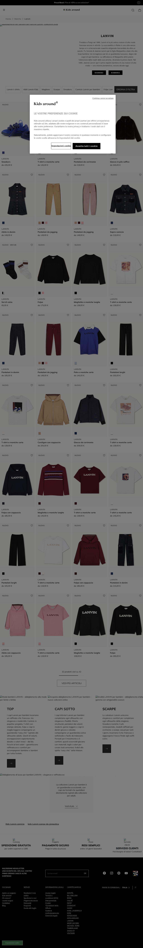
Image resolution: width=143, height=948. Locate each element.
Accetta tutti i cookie (86, 146)
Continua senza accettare (103, 98)
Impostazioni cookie (61, 146)
